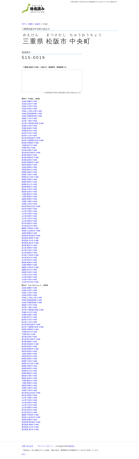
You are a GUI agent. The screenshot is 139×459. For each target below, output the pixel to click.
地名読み (71, 446)
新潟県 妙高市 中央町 (29, 160)
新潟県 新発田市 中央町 (30, 157)
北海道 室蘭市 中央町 (29, 101)
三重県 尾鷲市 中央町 (29, 196)
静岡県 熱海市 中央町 (29, 172)
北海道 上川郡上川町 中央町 (32, 111)
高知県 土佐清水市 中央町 (31, 231)
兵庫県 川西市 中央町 (29, 201)
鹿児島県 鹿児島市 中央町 (31, 235)
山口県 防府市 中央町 (29, 216)
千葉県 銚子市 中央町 (29, 145)
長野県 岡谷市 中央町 (29, 170)
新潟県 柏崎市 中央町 (29, 155)
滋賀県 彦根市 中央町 (29, 199)
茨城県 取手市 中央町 (29, 131)
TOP (23, 24)
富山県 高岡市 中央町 (29, 248)
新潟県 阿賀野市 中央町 (30, 162)
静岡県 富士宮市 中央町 (30, 177)
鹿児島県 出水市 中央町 (30, 240)
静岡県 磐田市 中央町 (29, 187)
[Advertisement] (84, 12)
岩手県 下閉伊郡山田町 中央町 (33, 123)
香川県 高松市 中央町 (29, 223)
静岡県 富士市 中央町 (29, 184)
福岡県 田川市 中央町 (29, 270)
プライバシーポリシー (45, 446)
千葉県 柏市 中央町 (29, 148)
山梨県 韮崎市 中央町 (29, 167)
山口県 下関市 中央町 (29, 211)
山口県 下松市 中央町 (29, 218)
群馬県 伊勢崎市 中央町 (30, 143)
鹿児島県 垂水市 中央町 (30, 243)
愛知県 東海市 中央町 (29, 262)
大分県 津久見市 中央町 (30, 282)
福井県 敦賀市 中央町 (29, 165)
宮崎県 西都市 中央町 (29, 233)
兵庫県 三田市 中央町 (29, 204)
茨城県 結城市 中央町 (29, 128)
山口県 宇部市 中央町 (29, 213)
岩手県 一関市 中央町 (29, 121)
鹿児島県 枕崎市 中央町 (30, 238)
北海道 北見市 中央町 (29, 104)
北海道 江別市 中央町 (29, 106)
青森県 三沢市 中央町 (29, 118)
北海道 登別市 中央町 (29, 109)
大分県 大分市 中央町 (29, 275)
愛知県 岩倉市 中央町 (29, 192)
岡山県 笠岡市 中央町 (29, 209)
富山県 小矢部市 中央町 (30, 255)
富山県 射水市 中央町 (29, 257)
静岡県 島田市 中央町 (29, 182)
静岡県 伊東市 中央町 (29, 179)
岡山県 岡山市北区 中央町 (31, 206)
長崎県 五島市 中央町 (29, 272)
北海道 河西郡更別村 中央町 (32, 116)
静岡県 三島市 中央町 (29, 174)
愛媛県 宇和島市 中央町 (30, 228)
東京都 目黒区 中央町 (29, 150)
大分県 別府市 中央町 (29, 277)
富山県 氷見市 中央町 (29, 250)
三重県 (30, 24)
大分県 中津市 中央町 (29, 279)
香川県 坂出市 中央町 (29, 226)
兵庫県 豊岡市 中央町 (29, 265)
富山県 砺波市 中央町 (29, 253)
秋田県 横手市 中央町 (29, 245)
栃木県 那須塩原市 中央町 (31, 138)
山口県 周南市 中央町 (29, 221)
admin (23, 454)
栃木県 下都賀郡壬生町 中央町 (33, 140)
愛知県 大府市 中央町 (29, 189)
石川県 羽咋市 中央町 (29, 260)
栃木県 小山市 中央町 (29, 135)
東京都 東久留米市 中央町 (31, 152)
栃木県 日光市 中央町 (29, 133)
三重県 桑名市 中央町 (29, 194)
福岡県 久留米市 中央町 (30, 267)
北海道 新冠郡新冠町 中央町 (32, 113)
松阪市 (37, 24)
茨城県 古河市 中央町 (29, 126)
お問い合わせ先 (27, 446)
